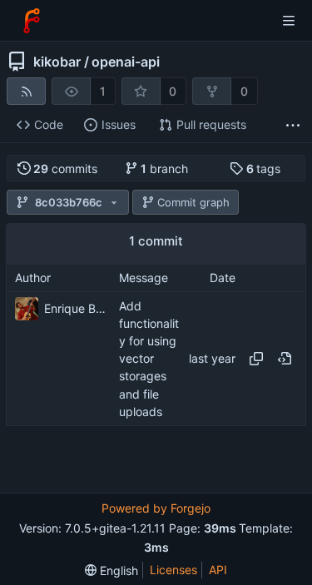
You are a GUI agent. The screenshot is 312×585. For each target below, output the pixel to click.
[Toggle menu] (289, 21)
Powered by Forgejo (156, 508)
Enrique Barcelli (77, 308)
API (218, 570)
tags (263, 168)
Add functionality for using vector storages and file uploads (149, 359)
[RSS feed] (26, 91)
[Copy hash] (256, 358)
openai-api (126, 61)
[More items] (292, 125)
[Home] (31, 21)
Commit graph (193, 202)
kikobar (57, 61)
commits (65, 168)
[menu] (111, 570)
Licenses (173, 570)
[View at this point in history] (284, 358)
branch (164, 168)
